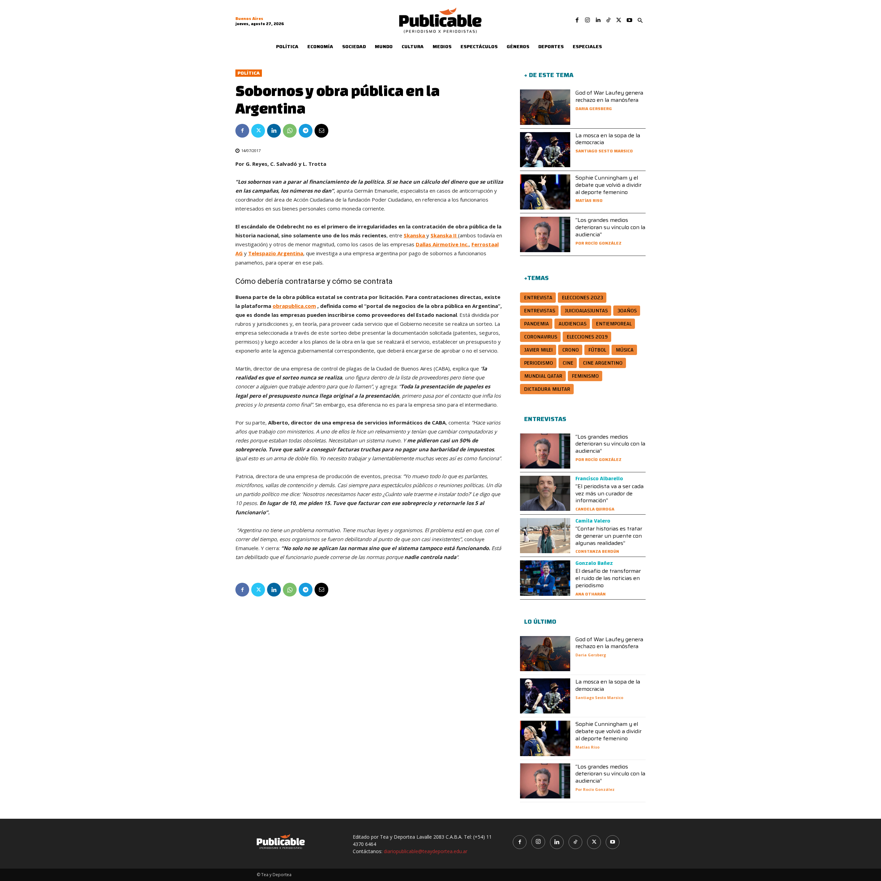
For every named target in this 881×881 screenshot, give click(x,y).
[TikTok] (608, 20)
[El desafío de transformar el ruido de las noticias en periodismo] (545, 577)
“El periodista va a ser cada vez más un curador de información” (609, 493)
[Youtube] (629, 20)
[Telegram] (305, 131)
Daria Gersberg (593, 108)
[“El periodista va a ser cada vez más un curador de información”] (545, 493)
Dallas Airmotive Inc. (442, 244)
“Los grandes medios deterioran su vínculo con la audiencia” (610, 227)
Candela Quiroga (594, 509)
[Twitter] (619, 20)
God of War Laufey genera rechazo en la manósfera (609, 96)
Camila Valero (592, 521)
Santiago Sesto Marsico (604, 151)
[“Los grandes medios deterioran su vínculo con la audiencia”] (545, 234)
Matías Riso (589, 200)
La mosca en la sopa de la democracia (607, 139)
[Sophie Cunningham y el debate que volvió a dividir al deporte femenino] (545, 191)
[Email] (321, 131)
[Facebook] (577, 20)
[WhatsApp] (290, 131)
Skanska (415, 235)
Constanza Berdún (597, 551)
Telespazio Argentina (275, 253)
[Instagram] (587, 20)
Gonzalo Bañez (594, 563)
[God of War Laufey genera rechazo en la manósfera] (545, 107)
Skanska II (444, 235)
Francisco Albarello (599, 478)
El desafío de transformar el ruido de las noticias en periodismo (608, 578)
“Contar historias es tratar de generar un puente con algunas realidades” (608, 535)
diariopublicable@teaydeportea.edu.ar (425, 851)
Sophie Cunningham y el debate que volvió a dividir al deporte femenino (608, 184)
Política (248, 73)
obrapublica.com (294, 305)
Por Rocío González (598, 243)
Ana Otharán (590, 594)
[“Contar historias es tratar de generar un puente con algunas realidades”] (545, 535)
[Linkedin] (598, 20)
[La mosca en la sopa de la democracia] (545, 149)
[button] (640, 20)
